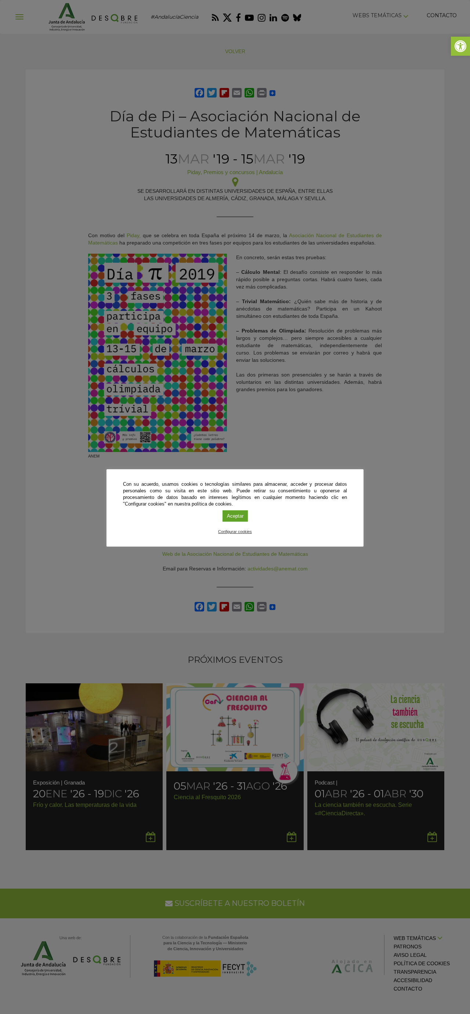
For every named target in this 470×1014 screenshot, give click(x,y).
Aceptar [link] (235, 516)
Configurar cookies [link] (235, 531)
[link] (460, 46)
